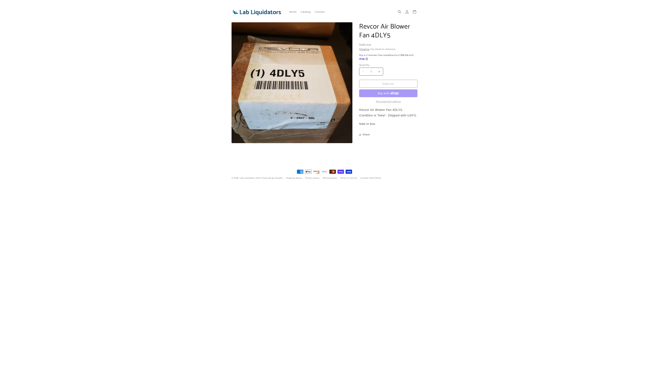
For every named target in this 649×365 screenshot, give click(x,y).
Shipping (364, 49)
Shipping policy (294, 178)
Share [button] (366, 134)
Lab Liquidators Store (250, 178)
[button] (399, 12)
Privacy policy (312, 178)
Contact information (370, 178)
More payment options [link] (388, 101)
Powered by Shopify (272, 178)
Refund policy (330, 178)
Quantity (364, 65)
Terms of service (348, 178)
